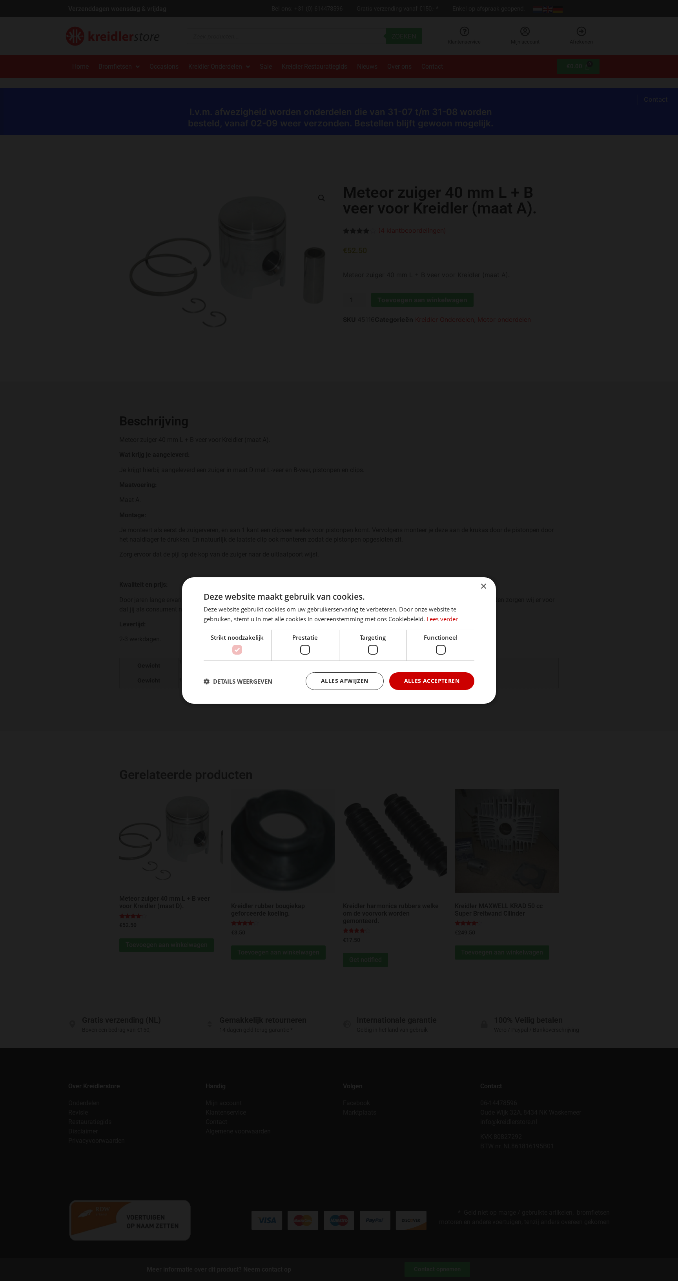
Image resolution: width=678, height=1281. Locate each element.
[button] (238, 681)
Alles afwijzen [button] (344, 680)
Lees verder (442, 619)
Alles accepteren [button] (431, 680)
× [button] (483, 586)
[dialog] (339, 640)
